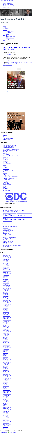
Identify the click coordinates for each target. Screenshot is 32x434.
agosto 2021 (6, 289)
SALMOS (5, 188)
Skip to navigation (7, 3)
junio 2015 (5, 382)
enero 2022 (5, 284)
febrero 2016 (6, 371)
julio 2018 (5, 335)
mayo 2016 (5, 367)
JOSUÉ (5, 173)
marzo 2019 (6, 326)
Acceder (5, 135)
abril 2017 (5, 353)
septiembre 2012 (7, 424)
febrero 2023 (6, 267)
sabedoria (10, 65)
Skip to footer (6, 7)
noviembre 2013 (7, 407)
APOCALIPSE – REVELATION (11, 149)
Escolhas (22, 63)
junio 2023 (5, 261)
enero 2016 (5, 372)
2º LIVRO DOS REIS (8, 147)
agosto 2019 (6, 321)
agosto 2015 (6, 379)
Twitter (1, 0)
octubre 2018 (6, 333)
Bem (7, 63)
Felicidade (27, 63)
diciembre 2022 (6, 269)
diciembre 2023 (6, 255)
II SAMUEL (6, 169)
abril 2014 (5, 400)
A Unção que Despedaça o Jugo (10, 226)
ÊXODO (5, 162)
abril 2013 (5, 416)
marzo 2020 (6, 312)
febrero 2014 (6, 403)
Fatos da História (7, 163)
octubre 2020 (6, 302)
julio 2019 (5, 322)
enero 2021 (5, 298)
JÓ (3, 171)
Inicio (4, 26)
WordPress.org (6, 139)
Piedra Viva (5, 239)
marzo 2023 (6, 265)
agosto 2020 (6, 305)
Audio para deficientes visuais (10, 150)
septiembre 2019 (7, 320)
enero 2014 (5, 404)
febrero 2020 (6, 313)
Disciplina (18, 63)
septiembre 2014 (7, 394)
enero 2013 (5, 419)
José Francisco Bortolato (12, 19)
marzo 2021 (6, 296)
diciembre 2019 (6, 316)
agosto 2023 (6, 259)
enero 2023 (5, 268)
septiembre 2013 (7, 409)
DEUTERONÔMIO (8, 154)
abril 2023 (5, 264)
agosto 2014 (6, 395)
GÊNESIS (5, 166)
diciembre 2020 (6, 300)
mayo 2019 (5, 325)
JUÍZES (5, 174)
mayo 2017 (5, 351)
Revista (7, 34)
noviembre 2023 (7, 256)
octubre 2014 (6, 392)
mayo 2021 (5, 293)
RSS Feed (11, 0)
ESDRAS (5, 157)
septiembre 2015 (7, 378)
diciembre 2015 (6, 374)
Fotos (7, 39)
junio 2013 (5, 413)
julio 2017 (5, 350)
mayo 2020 (5, 309)
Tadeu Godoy (6, 243)
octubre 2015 (6, 376)
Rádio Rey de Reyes (8, 241)
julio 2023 (5, 260)
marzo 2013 (6, 417)
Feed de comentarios (8, 138)
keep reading (6, 60)
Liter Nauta (5, 235)
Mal (7, 65)
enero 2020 (5, 314)
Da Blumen (5, 228)
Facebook (6, 0)
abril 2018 (5, 339)
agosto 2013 (6, 411)
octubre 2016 (6, 361)
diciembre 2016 (6, 358)
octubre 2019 (6, 318)
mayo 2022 (5, 279)
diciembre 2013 (6, 405)
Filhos (4, 65)
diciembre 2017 (6, 345)
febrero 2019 (6, 327)
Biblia (4, 40)
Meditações (8, 32)
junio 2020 (5, 308)
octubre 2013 (6, 408)
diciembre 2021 (6, 285)
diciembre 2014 (6, 390)
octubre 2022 (6, 272)
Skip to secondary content (9, 5)
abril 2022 (5, 280)
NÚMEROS (6, 183)
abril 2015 (5, 384)
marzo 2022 (6, 281)
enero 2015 (5, 388)
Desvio (14, 63)
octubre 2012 (6, 423)
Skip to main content (8, 4)
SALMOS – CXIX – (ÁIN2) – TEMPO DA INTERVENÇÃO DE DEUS (13, 211)
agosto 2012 (6, 425)
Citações (5, 153)
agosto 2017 (6, 349)
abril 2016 (5, 368)
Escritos (5, 30)
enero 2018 (5, 343)
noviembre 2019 (7, 317)
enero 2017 (5, 357)
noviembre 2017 (7, 346)
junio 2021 (5, 292)
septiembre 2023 (7, 257)
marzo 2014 (6, 402)
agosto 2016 (6, 363)
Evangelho (5, 161)
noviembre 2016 (7, 359)
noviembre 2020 (7, 301)
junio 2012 (5, 428)
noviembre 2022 (7, 271)
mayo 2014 (5, 399)
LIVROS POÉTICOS (8, 179)
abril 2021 (5, 294)
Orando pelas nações (8, 238)
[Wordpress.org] (12, 432)
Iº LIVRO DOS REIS (8, 170)
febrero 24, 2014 (7, 54)
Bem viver (10, 63)
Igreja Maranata (6, 233)
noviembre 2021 (7, 287)
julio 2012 (5, 427)
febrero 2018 (6, 342)
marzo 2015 (6, 386)
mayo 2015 (5, 383)
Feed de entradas (7, 136)
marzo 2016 (6, 370)
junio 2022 (5, 277)
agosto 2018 (6, 334)
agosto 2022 (6, 275)
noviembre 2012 (7, 421)
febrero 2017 (6, 355)
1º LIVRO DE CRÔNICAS (9, 145)
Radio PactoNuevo (10, 36)
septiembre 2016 (7, 362)
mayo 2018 (5, 338)
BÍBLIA (8, 62)
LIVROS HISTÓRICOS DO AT (11, 178)
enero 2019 (5, 329)
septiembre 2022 (7, 273)
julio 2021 (5, 290)
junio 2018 (5, 337)
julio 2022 (5, 276)
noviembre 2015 (7, 375)
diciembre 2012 (6, 420)
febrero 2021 (6, 297)
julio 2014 (5, 396)
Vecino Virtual (6, 246)
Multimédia (5, 35)
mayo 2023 (5, 263)
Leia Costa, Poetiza (7, 234)
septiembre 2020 (7, 304)
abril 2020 (5, 310)
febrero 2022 (6, 283)
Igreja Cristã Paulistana (8, 232)
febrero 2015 (6, 387)
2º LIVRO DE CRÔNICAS (9, 146)
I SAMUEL (6, 167)
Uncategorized (6, 190)
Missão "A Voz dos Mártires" (10, 237)
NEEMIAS (5, 182)
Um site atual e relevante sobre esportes (12, 245)
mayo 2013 (5, 415)
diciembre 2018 (6, 330)
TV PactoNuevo (10, 38)
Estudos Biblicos (10, 31)
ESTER (5, 158)
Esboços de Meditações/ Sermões (11, 155)
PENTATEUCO (24, 62)
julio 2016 (5, 364)
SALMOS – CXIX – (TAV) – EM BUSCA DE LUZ (15, 215)
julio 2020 (5, 306)
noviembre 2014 (7, 391)
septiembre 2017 (7, 347)
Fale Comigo (6, 28)
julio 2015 (5, 380)
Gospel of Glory (7, 229)
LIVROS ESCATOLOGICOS (10, 177)
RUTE (4, 187)
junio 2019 (5, 324)
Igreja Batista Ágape (8, 230)
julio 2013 (5, 412)
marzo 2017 (6, 354)
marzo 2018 (6, 341)
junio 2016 (5, 366)
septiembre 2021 (7, 288)
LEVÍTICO (13, 62)
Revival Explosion (7, 242)
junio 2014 (5, 398)
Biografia (5, 27)
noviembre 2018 (7, 331)
